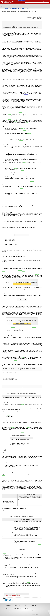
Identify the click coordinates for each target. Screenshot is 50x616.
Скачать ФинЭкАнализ (38, 4)
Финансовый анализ (9, 1)
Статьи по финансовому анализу (15, 8)
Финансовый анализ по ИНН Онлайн (8, 600)
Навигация (28, 4)
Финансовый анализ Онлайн (7, 599)
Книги (7, 608)
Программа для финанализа (15, 4)
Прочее (32, 4)
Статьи (7, 607)
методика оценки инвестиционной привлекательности (12, 595)
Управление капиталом (25, 8)
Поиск (27, 609)
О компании (23, 4)
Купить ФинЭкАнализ (4, 6)
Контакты (26, 608)
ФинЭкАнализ (16, 607)
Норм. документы (9, 611)
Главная (2, 4)
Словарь (7, 609)
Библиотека (7, 4)
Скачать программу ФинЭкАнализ (21, 284)
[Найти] (48, 2)
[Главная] (1, 8)
